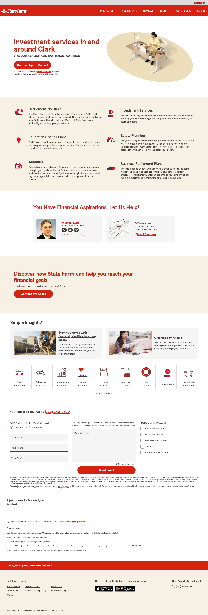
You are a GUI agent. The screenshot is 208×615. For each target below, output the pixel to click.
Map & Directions (146, 234)
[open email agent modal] (70, 230)
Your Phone (36, 428)
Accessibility (56, 586)
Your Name (17, 437)
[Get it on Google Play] (125, 589)
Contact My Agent (33, 293)
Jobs (163, 11)
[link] (14, 11)
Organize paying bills (168, 337)
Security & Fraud (32, 586)
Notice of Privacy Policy (35, 591)
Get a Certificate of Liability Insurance (77, 235)
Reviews (148, 11)
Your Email (19, 428)
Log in (201, 11)
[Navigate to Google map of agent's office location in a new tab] (76, 230)
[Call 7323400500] (64, 230)
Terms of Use (12, 591)
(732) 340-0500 (183, 11)
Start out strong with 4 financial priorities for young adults (77, 336)
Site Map (11, 595)
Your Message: (81, 433)
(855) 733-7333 (63, 488)
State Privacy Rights (60, 591)
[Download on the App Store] (104, 589)
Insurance (106, 11)
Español (198, 3)
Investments (129, 11)
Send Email (106, 470)
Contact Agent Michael (32, 65)
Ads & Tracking (13, 586)
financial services (44, 71)
